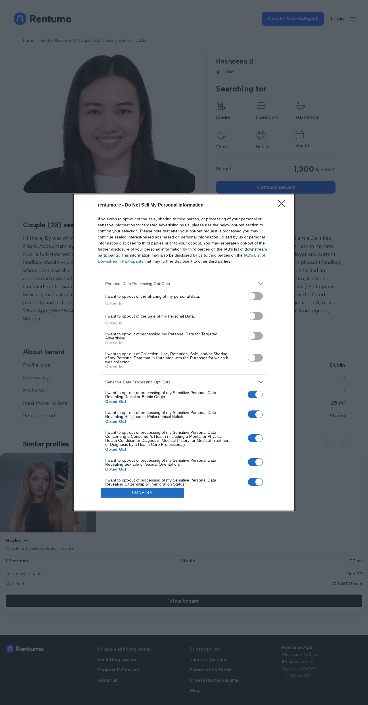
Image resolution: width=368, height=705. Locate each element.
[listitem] (184, 283)
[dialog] (184, 352)
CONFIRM (142, 492)
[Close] (283, 205)
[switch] (255, 296)
